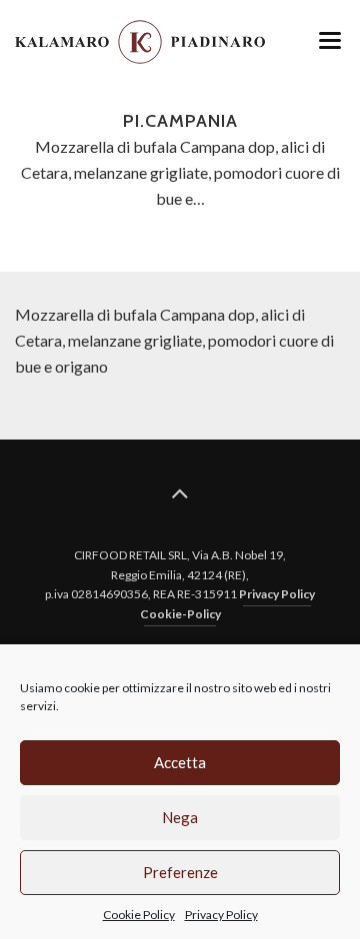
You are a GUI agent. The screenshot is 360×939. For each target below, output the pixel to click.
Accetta (180, 762)
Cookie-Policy (180, 613)
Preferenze (180, 872)
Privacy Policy (221, 914)
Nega (180, 817)
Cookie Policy (139, 914)
